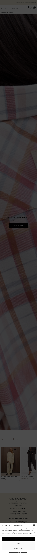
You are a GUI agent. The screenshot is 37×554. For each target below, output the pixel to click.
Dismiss (18, 543)
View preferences (18, 548)
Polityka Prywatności (13, 552)
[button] (34, 525)
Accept (18, 539)
